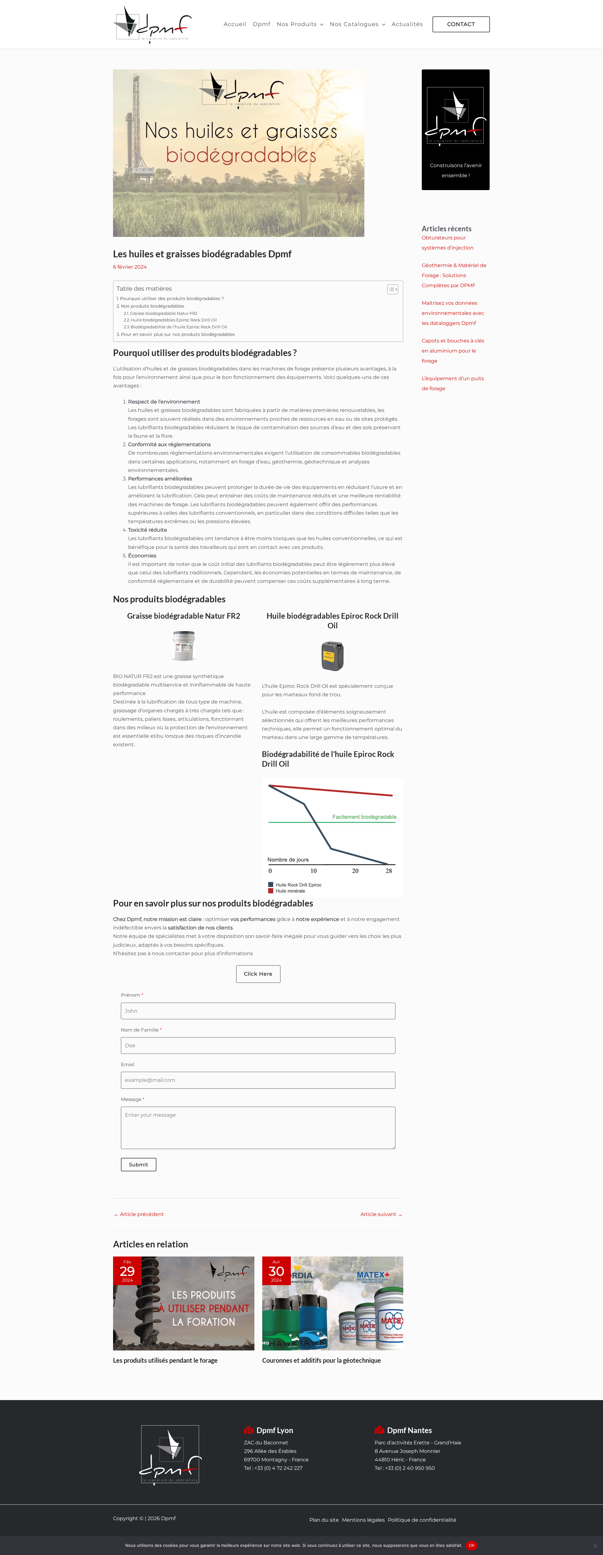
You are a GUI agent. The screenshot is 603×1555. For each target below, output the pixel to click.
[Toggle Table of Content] (390, 289)
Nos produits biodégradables (152, 306)
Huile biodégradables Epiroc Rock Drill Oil (174, 319)
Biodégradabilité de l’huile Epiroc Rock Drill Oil (179, 326)
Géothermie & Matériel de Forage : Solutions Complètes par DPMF (454, 275)
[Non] (595, 1545)
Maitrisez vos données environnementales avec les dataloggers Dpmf (453, 313)
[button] (320, 24)
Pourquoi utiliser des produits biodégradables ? (172, 298)
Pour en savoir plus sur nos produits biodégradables (178, 334)
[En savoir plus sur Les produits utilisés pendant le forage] (183, 1303)
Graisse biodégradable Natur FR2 (163, 313)
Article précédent (139, 1214)
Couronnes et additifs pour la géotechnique (321, 1360)
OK (472, 1545)
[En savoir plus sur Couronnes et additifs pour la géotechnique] (333, 1303)
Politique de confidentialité (422, 1520)
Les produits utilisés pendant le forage (165, 1360)
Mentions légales (363, 1520)
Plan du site (324, 1520)
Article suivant (382, 1214)
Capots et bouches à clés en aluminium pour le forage (453, 351)
